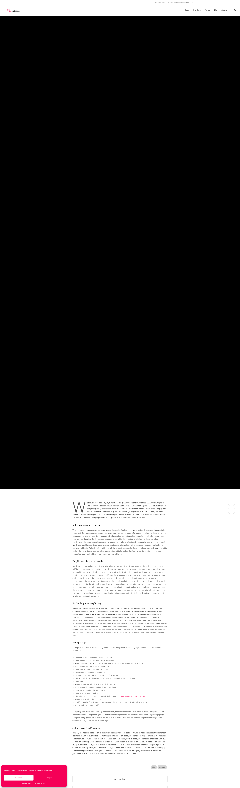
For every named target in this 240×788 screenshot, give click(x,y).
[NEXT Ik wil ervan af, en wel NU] (231, 510)
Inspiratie (123, 245)
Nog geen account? (177, 2)
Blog (115, 245)
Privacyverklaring (39, 783)
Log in (190, 2)
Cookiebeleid (26, 783)
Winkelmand (161, 2)
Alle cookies (18, 778)
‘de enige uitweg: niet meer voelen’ (131, 696)
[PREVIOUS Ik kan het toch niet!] (231, 502)
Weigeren (49, 778)
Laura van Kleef (110, 259)
